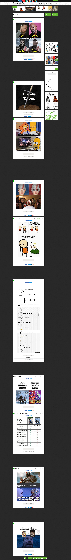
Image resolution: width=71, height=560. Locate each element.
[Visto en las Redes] (21, 1)
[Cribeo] (26, 1)
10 (42, 558)
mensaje (48, 116)
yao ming (38, 358)
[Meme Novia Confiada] (54, 60)
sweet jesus (40, 358)
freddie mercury (28, 358)
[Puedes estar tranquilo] (52, 108)
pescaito (39, 376)
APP (57, 122)
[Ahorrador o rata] (35, 1)
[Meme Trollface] (47, 48)
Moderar (55, 3)
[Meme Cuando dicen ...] (52, 62)
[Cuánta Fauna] (29, 1)
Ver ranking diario (51, 89)
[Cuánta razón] (18, 1)
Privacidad (52, 122)
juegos (31, 451)
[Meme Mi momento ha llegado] (49, 62)
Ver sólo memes (55, 14)
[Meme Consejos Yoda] (56, 60)
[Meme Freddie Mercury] (49, 48)
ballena (53, 118)
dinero (46, 118)
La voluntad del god (17, 218)
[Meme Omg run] (52, 45)
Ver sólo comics (48, 14)
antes (52, 119)
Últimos (36, 3)
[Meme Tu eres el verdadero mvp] (49, 57)
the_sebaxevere (38, 218)
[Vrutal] (24, 1)
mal (49, 118)
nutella (22, 358)
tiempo (54, 112)
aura (49, 113)
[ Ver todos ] (51, 52)
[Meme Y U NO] (49, 45)
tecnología (53, 115)
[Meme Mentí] (56, 45)
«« (25, 558)
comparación (29, 451)
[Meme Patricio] (47, 60)
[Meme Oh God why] (56, 50)
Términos (49, 122)
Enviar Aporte (50, 3)
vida (46, 117)
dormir (56, 115)
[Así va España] (23, 1)
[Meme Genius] (56, 48)
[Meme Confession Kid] (49, 60)
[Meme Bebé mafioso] (52, 60)
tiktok (51, 115)
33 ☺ (26, 406)
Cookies (54, 122)
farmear (49, 119)
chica (24, 156)
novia (50, 117)
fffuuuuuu (31, 359)
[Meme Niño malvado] (47, 57)
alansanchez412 (38, 280)
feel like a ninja (34, 358)
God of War (32, 156)
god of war (26, 451)
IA (47, 112)
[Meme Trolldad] (54, 50)
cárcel (47, 117)
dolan (14, 358)
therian (50, 112)
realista (56, 112)
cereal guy (27, 359)
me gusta (25, 358)
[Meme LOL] (47, 45)
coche (49, 117)
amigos (48, 118)
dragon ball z (31, 358)
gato (54, 113)
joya (28, 156)
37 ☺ (26, 355)
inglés (25, 114)
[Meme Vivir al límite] (56, 57)
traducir (27, 114)
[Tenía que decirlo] (33, 1)
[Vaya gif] (32, 1)
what (32, 114)
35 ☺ (26, 154)
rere (39, 413)
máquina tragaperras (18, 358)
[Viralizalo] (36, 1)
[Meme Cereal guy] (54, 45)
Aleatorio (45, 3)
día (52, 116)
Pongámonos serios (17, 376)
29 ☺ (26, 211)
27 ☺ (26, 449)
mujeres (47, 119)
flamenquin (39, 468)
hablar (50, 116)
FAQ (56, 122)
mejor (33, 451)
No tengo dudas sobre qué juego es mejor (21, 413)
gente (46, 112)
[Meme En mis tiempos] (54, 62)
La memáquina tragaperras (18, 280)
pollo (55, 117)
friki (29, 359)
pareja (54, 116)
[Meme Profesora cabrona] (52, 57)
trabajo (48, 115)
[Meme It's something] (52, 50)
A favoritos (33, 56)
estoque (29, 114)
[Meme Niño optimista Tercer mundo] (47, 62)
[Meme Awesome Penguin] (54, 57)
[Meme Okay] (54, 48)
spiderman (53, 117)
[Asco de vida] (17, 1)
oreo (20, 358)
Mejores (40, 3)
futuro (52, 112)
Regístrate (51, 0)
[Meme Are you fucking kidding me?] (49, 50)
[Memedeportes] (20, 1)
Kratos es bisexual (17, 468)
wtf (46, 116)
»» (46, 558)
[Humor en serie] (27, 1)
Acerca (47, 122)
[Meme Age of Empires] (56, 62)
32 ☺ (26, 259)
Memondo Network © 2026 (55, 123)
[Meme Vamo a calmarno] (47, 50)
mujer (51, 118)
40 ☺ (26, 112)
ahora (48, 112)
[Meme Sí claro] (52, 48)
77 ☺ (26, 503)
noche (30, 156)
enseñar (26, 156)
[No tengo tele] (30, 1)
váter (50, 115)
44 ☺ (26, 550)
